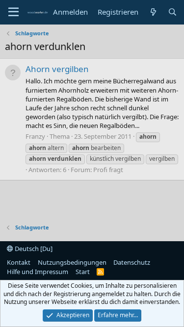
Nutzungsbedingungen (72, 262)
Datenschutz (131, 262)
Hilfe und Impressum (37, 271)
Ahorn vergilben (57, 69)
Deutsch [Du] (33, 248)
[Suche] (172, 12)
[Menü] (13, 12)
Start (83, 271)
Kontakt (18, 262)
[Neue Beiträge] (152, 12)
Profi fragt (108, 169)
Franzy (35, 136)
